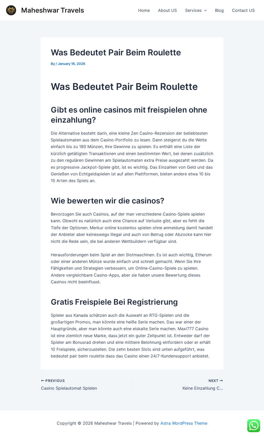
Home (144, 10)
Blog (219, 10)
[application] (204, 10)
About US (167, 10)
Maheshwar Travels (52, 10)
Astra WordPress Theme (183, 423)
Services (193, 10)
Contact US (243, 10)
